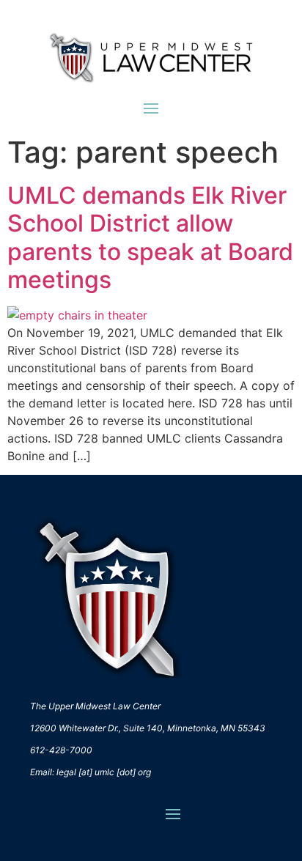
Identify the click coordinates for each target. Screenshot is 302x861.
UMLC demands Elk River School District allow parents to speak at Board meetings (150, 237)
